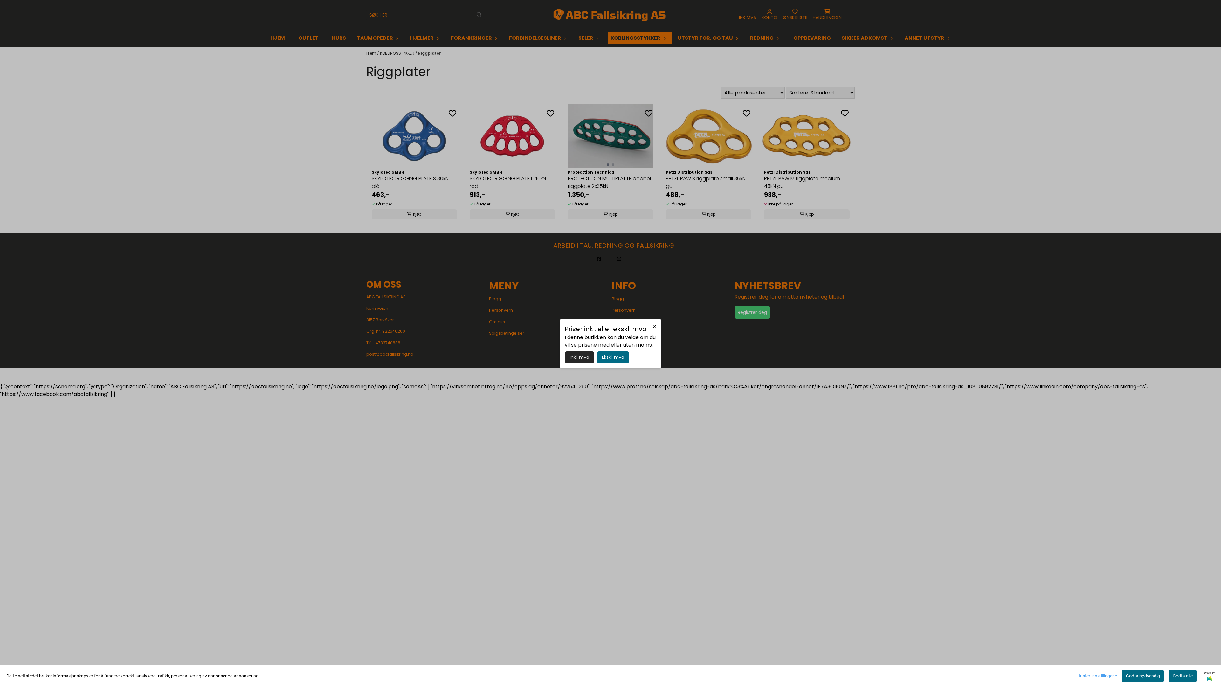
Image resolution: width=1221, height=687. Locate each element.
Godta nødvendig (1143, 675)
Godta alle (1183, 675)
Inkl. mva (579, 357)
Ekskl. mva (613, 357)
